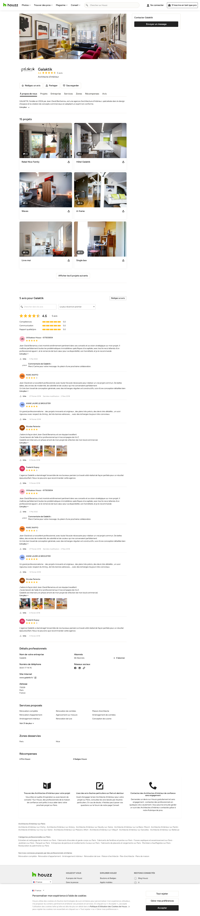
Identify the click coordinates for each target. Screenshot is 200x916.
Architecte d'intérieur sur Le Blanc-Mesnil (132, 827)
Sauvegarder (72, 85)
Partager (53, 85)
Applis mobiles (106, 882)
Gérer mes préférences (162, 900)
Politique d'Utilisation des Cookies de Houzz (108, 906)
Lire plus (23, 107)
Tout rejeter (162, 893)
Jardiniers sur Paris (26, 843)
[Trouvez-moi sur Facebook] (75, 667)
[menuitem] (26, 5)
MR (22, 376)
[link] (24, 354)
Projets (43, 93)
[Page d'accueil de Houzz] (42, 874)
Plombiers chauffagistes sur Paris (156, 843)
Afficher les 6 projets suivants (73, 275)
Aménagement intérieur (72, 856)
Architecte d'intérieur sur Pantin (164, 827)
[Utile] (20, 359)
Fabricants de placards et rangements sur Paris (121, 843)
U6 (22, 339)
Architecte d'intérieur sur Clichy (31, 827)
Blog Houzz (143, 878)
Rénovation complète (27, 856)
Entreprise (56, 93)
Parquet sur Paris (43, 843)
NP (22, 427)
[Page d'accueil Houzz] (10, 5)
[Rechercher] (87, 5)
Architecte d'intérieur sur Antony (61, 827)
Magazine (60, 5)
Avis (104, 93)
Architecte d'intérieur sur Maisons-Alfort (71, 830)
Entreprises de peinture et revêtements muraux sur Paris (75, 843)
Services (68, 93)
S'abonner (120, 658)
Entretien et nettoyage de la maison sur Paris (37, 840)
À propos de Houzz (74, 878)
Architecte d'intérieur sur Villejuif (104, 830)
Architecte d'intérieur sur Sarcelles (134, 830)
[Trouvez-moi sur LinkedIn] (80, 667)
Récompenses (92, 93)
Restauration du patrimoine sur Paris (33, 846)
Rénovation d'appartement (49, 856)
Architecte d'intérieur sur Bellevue (164, 830)
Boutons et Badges (108, 878)
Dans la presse (72, 882)
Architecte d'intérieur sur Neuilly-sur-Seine (94, 827)
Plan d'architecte (127, 856)
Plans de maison (142, 856)
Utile (24, 359)
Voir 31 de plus (25, 723)
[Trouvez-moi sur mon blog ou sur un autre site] (84, 667)
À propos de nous (28, 93)
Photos (25, 5)
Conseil (74, 5)
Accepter (162, 908)
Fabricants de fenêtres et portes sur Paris (114, 840)
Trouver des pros (42, 5)
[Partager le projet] (68, 162)
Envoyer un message (156, 24)
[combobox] (111, 5)
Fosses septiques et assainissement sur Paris (153, 840)
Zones (79, 93)
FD (22, 468)
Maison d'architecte (110, 856)
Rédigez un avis (118, 298)
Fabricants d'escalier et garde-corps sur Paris (77, 840)
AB (22, 404)
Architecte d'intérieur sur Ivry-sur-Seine (35, 830)
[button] (77, 307)
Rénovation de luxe (92, 856)
